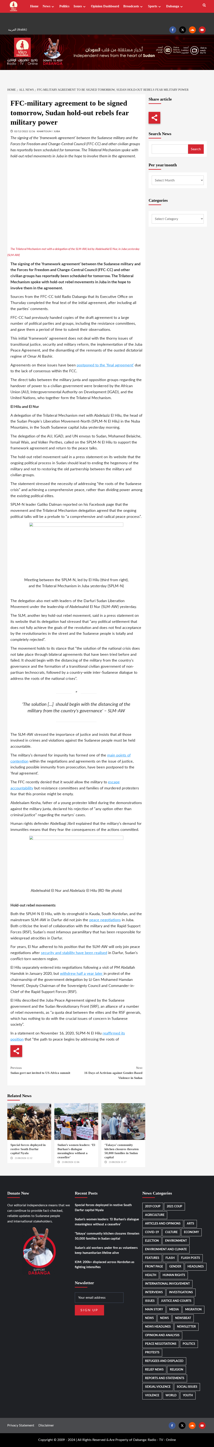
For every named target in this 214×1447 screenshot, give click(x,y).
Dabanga (172, 6)
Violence (152, 1395)
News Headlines (158, 1326)
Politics (64, 6)
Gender (175, 1266)
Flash (170, 1258)
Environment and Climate (166, 1249)
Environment (176, 1240)
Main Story (154, 1309)
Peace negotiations (160, 1343)
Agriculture (154, 1215)
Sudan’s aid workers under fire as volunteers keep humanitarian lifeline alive (106, 1250)
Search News (160, 133)
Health (150, 1275)
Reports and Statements (164, 1378)
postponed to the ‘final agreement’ (105, 365)
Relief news (154, 1369)
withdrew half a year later (82, 974)
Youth (188, 1395)
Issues (78, 6)
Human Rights (174, 1275)
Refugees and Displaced (164, 1361)
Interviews (154, 1292)
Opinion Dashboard (105, 6)
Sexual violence (158, 1386)
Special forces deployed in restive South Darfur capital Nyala (28, 1149)
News (46, 6)
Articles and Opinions (163, 1223)
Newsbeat (183, 1318)
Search (196, 149)
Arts (190, 1223)
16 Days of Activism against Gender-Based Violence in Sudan (113, 1073)
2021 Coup (174, 1206)
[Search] (204, 5)
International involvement (167, 1283)
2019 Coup (152, 1206)
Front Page (154, 1266)
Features (152, 1258)
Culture (171, 1232)
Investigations (181, 1292)
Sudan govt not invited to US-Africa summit (40, 1070)
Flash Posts (190, 1258)
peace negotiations (105, 920)
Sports (152, 6)
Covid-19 (152, 1232)
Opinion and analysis (162, 1335)
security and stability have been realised (74, 953)
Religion (176, 1369)
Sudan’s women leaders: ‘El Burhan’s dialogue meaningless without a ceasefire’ (107, 1222)
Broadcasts (131, 6)
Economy (191, 1232)
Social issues (187, 1386)
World (171, 1395)
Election (152, 1240)
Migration (193, 1309)
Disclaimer (46, 1425)
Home (34, 6)
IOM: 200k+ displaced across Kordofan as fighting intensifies (104, 1265)
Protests (152, 1352)
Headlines (195, 1266)
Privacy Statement (20, 1425)
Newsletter (186, 1326)
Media (174, 1309)
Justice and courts (176, 1301)
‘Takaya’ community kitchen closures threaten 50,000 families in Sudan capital (107, 1236)
